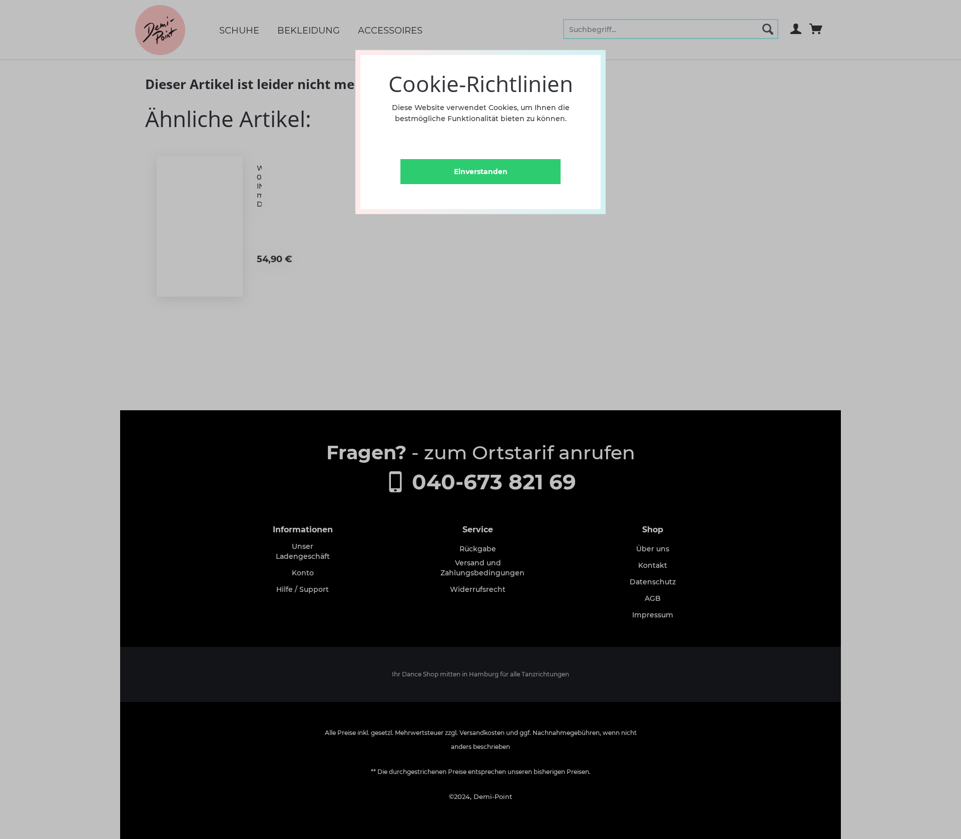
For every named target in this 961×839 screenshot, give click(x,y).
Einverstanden (481, 171)
